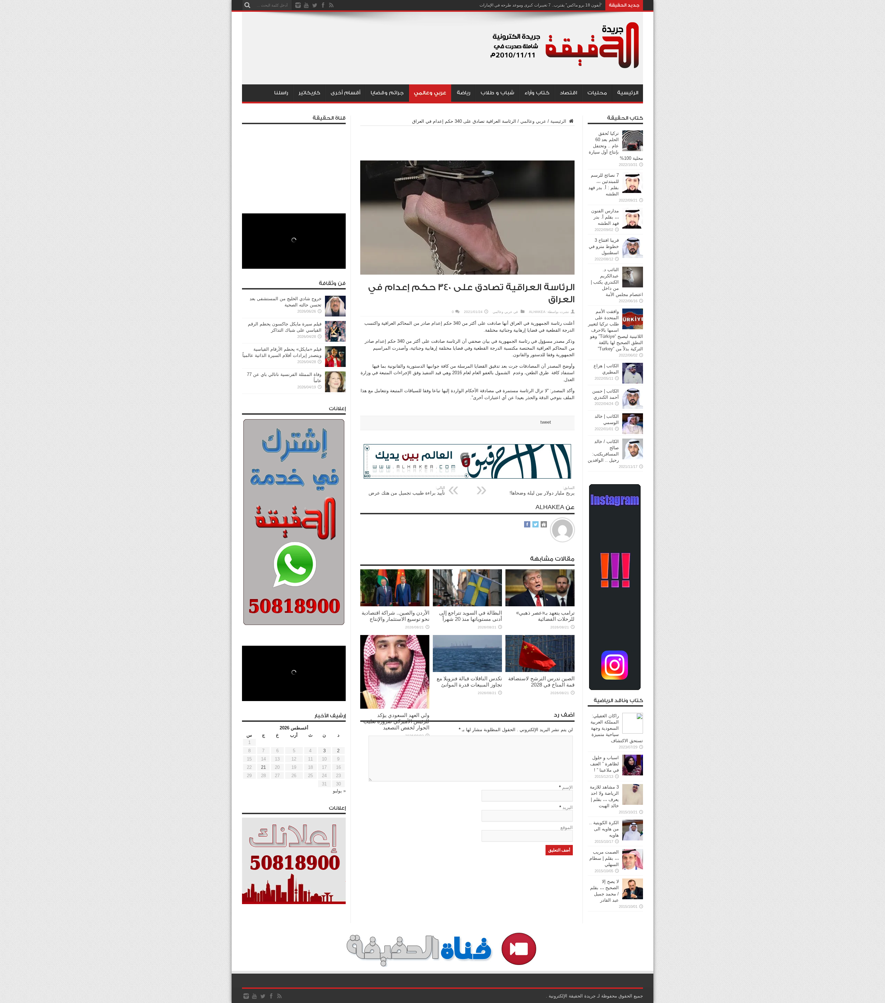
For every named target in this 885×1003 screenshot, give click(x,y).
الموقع (566, 827)
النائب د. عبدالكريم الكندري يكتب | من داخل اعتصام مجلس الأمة (617, 282)
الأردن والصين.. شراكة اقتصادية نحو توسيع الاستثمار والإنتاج (395, 616)
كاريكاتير (309, 93)
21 (263, 767)
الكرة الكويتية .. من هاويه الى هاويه (604, 829)
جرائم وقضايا (387, 93)
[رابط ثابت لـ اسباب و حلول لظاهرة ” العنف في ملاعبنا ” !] (632, 773)
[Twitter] (314, 5)
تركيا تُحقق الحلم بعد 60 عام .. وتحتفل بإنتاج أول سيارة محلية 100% (616, 146)
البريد (567, 807)
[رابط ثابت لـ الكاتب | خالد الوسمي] (632, 432)
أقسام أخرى (345, 93)
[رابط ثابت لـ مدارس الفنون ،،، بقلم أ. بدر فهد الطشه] (632, 227)
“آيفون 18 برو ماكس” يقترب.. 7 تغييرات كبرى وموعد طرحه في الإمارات (540, 5)
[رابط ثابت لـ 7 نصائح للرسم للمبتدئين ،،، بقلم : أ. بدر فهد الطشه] (632, 191)
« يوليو (339, 790)
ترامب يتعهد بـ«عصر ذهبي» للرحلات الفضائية (545, 616)
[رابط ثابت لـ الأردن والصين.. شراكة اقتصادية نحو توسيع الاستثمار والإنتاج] (394, 604)
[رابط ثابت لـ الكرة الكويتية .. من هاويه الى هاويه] (632, 838)
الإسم (567, 787)
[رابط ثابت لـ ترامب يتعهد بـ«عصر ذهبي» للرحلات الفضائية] (540, 604)
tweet (545, 422)
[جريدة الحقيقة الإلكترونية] (565, 67)
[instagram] (298, 5)
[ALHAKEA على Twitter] (535, 524)
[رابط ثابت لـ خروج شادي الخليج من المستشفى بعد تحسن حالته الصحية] (335, 315)
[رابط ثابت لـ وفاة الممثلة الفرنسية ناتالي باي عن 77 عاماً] (335, 390)
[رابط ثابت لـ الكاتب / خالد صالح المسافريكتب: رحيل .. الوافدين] (632, 457)
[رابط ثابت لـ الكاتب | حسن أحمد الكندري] (632, 407)
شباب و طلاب (497, 93)
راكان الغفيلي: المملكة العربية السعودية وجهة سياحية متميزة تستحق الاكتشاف (616, 728)
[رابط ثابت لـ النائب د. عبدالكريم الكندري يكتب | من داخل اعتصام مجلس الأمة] (632, 285)
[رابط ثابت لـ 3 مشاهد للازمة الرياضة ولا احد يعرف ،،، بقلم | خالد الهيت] (632, 803)
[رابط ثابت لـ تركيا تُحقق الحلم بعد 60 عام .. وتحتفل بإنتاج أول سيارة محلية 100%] (632, 149)
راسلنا (281, 93)
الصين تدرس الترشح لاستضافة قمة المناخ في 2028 (541, 681)
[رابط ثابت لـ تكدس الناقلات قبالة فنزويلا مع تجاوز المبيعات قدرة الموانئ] (467, 670)
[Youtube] (306, 5)
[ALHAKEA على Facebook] (527, 524)
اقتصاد (568, 93)
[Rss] (331, 5)
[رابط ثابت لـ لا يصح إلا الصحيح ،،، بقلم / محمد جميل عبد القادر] (632, 897)
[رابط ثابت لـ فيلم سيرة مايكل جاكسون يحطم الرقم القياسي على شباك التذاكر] (335, 340)
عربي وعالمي (430, 93)
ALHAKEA (537, 312)
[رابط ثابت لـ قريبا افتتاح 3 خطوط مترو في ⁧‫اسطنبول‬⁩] (632, 256)
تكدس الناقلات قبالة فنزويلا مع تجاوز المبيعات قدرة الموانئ (469, 681)
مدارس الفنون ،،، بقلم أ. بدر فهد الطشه (605, 217)
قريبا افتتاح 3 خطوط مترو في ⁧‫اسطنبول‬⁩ (604, 246)
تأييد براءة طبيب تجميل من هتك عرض (407, 491)
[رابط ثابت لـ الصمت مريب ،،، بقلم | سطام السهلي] (632, 868)
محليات (597, 93)
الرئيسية (627, 93)
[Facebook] (322, 5)
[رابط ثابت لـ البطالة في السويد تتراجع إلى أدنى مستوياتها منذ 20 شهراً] (467, 604)
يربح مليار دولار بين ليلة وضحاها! (542, 491)
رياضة (463, 93)
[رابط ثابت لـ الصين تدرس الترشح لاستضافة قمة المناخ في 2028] (540, 670)
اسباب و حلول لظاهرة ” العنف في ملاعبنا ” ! (604, 764)
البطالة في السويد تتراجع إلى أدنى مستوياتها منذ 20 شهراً (470, 616)
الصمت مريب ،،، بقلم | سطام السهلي (604, 858)
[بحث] (247, 5)
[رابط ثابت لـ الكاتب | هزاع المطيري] (632, 382)
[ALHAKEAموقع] (544, 524)
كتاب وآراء (536, 93)
